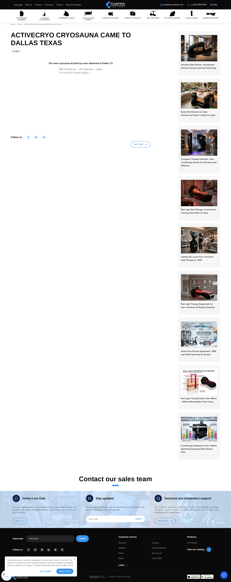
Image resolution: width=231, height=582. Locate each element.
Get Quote (49, 5)
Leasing (155, 543)
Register (122, 548)
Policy (121, 553)
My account (157, 553)
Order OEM (157, 558)
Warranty (122, 543)
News (20, 24)
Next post (138, 144)
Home (13, 24)
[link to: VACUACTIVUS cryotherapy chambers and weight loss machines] (115, 4)
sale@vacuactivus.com (173, 5)
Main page (18, 5)
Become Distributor (73, 5)
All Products (192, 543)
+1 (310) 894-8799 (198, 5)
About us (28, 5)
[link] (28, 550)
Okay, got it (65, 571)
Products (38, 5)
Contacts (59, 5)
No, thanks (45, 571)
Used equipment (159, 548)
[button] (74, 559)
